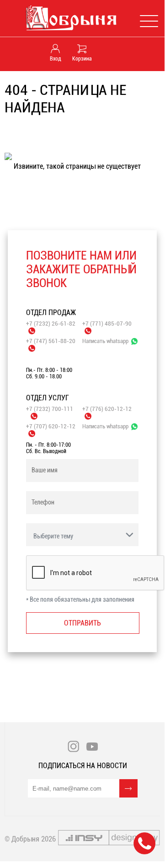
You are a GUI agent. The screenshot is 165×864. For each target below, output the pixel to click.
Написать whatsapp (105, 341)
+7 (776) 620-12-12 (107, 408)
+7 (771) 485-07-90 (107, 323)
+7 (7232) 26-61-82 (50, 323)
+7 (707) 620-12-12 (50, 426)
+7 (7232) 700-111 (49, 408)
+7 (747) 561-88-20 (50, 341)
